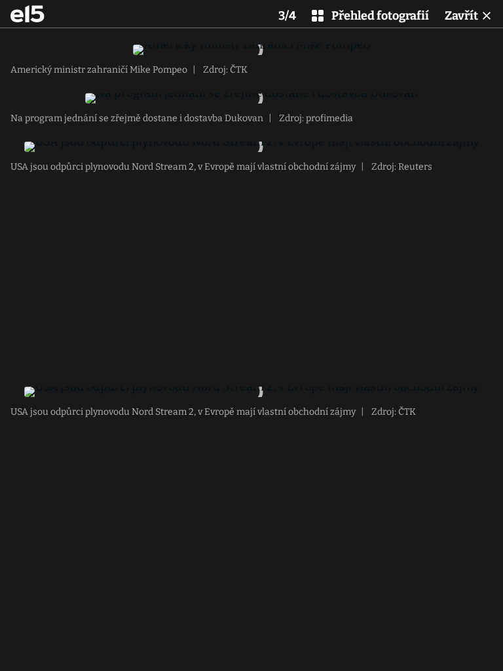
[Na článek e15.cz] (27, 13)
